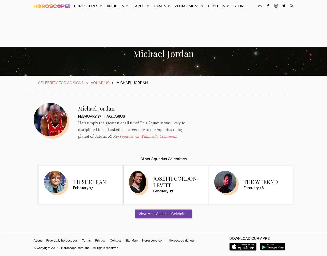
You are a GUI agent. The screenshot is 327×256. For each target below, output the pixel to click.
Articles (116, 6)
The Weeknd (261, 181)
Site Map (131, 240)
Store (240, 6)
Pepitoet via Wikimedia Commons (148, 136)
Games (160, 6)
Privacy (100, 240)
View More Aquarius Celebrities (163, 214)
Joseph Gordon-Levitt (176, 182)
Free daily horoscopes (62, 240)
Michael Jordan (96, 108)
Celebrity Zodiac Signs (61, 83)
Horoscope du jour (182, 240)
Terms (86, 240)
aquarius (100, 83)
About (38, 240)
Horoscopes (86, 6)
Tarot (139, 6)
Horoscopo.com (153, 240)
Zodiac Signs (187, 6)
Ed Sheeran (89, 181)
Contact (115, 240)
